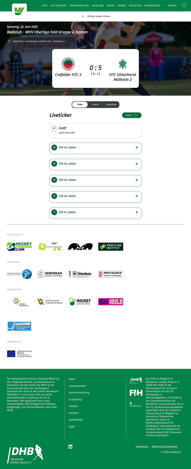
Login (72, 426)
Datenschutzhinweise (164, 446)
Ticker (80, 104)
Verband (121, 5)
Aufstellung (111, 104)
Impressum (142, 446)
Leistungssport (58, 5)
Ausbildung (98, 5)
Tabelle (95, 104)
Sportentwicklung (79, 5)
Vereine (110, 5)
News (44, 5)
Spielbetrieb (135, 5)
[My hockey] (184, 5)
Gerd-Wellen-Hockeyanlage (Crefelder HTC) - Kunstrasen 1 (39, 41)
